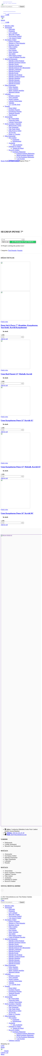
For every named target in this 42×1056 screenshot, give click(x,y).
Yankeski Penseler (14, 113)
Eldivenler (12, 29)
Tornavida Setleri (14, 120)
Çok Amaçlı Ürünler (15, 38)
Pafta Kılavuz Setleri (15, 131)
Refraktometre (17, 141)
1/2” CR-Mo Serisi (14, 104)
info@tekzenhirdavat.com (16, 834)
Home (3, 161)
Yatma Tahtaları (13, 89)
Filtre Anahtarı (13, 47)
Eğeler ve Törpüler (14, 134)
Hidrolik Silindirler (14, 78)
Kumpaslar (16, 139)
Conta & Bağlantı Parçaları (17, 57)
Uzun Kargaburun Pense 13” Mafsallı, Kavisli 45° (21, 467)
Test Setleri (12, 54)
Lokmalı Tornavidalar (15, 101)
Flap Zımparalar (13, 127)
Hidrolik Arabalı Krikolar (16, 61)
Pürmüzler (12, 31)
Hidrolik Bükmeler (14, 82)
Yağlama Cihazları (14, 1040)
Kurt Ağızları (13, 50)
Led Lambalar (13, 33)
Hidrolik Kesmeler (14, 83)
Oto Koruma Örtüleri (15, 36)
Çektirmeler (12, 48)
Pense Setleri (13, 108)
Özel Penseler (13, 115)
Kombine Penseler (14, 110)
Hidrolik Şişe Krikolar (15, 75)
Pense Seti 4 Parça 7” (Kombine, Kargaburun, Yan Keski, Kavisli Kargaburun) (19, 326)
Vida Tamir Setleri (14, 129)
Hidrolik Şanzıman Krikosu (17, 62)
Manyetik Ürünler (14, 34)
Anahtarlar (12, 143)
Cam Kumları (20, 159)
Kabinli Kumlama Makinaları (25, 153)
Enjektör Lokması (14, 96)
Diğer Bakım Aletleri (15, 55)
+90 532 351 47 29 (15, 833)
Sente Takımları (13, 52)
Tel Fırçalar (12, 132)
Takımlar (11, 103)
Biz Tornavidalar (14, 118)
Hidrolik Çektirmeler (15, 69)
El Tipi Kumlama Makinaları (25, 157)
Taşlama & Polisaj (18, 148)
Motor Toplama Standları (16, 90)
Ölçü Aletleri (13, 138)
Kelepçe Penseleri (14, 41)
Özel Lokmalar (13, 97)
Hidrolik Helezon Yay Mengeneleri (19, 68)
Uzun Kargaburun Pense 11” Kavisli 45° (17, 420)
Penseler (8, 161)
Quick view (4, 321)
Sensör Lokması (14, 99)
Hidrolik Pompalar (14, 71)
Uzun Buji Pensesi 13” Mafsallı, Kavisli (16, 374)
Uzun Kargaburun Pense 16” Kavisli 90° (17, 513)
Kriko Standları (13, 87)
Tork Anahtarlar (17, 145)
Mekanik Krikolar (14, 92)
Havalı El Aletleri (14, 150)
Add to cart (5, 242)
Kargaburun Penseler (15, 111)
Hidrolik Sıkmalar (14, 80)
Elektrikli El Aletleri (15, 146)
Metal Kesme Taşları (15, 125)
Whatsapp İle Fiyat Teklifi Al (23, 242)
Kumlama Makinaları (19, 152)
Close (2, 900)
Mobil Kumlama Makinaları (25, 155)
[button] (23, 242)
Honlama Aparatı (14, 45)
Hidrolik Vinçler (14, 64)
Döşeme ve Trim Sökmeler (17, 43)
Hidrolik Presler (13, 73)
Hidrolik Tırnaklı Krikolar (17, 76)
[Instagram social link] (3, 9)
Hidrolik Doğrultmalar (15, 66)
